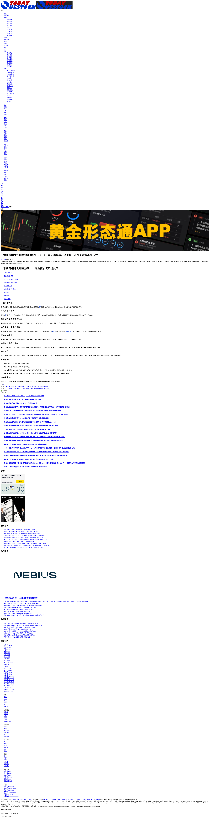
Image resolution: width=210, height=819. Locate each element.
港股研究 (9, 21)
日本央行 (6, 766)
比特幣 (6, 146)
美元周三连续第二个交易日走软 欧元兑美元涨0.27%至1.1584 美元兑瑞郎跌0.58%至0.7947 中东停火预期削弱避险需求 (44, 463)
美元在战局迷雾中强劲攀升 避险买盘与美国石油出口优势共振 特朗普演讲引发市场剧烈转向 (35, 455)
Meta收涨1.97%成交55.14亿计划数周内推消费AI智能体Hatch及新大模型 (24, 535)
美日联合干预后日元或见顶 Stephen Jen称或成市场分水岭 (24, 396)
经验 (5, 122)
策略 (5, 37)
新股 (5, 154)
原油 (2, 201)
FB (92, 799)
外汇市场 (6, 207)
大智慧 (6, 167)
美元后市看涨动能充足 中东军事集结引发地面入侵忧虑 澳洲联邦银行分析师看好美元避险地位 (36, 452)
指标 (5, 68)
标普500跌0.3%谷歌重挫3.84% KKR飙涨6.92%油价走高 (20, 607)
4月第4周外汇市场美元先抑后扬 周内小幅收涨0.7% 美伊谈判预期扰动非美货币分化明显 (34, 437)
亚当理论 (9, 53)
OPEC (5, 751)
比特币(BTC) (7, 771)
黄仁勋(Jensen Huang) (10, 788)
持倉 (5, 150)
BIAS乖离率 (10, 93)
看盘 (5, 131)
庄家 (5, 127)
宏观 (5, 118)
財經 (5, 41)
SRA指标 (9, 99)
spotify (88, 799)
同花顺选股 (9, 684)
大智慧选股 (9, 678)
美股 (2, 185)
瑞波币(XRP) (7, 779)
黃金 (2, 199)
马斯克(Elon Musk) (9, 786)
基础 (5, 107)
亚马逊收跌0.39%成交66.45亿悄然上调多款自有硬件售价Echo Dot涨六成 (24, 537)
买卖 (5, 133)
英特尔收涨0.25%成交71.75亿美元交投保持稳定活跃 (19, 541)
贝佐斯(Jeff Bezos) (9, 790)
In (94, 799)
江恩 (5, 176)
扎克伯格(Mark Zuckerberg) (11, 796)
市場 (5, 43)
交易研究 (9, 65)
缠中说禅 (9, 55)
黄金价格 (8, 691)
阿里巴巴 (6, 734)
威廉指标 (9, 92)
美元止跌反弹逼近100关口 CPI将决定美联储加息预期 (22, 399)
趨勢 (5, 49)
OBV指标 (10, 90)
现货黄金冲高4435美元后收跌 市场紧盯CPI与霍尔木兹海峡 (21, 623)
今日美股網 (29, 799)
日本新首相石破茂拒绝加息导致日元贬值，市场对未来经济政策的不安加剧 (27, 388)
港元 (7, 657)
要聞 (5, 157)
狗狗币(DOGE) (8, 777)
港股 (5, 17)
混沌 (5, 180)
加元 (5, 704)
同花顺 (6, 165)
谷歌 (5, 718)
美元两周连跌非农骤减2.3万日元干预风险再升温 (20, 403)
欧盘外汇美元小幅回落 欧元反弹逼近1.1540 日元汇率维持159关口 (26, 467)
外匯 (2, 203)
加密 (5, 144)
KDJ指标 (9, 82)
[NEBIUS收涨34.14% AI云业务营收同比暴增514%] (35, 594)
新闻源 (54, 799)
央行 (5, 758)
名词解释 (6, 295)
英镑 (7, 655)
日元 (40, 307)
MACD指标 (10, 74)
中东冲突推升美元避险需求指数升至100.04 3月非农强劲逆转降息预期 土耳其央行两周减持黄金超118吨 (39, 448)
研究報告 (6, 45)
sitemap (59, 799)
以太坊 (6, 141)
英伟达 (6, 714)
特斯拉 (6, 712)
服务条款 (71, 799)
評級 (5, 139)
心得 (2, 195)
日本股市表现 (8, 272)
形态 (5, 109)
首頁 (5, 14)
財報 (5, 148)
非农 (7, 653)
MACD (8, 670)
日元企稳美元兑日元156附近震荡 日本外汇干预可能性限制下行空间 (27, 429)
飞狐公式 (8, 687)
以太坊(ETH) (7, 775)
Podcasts (83, 799)
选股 (5, 135)
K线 (5, 105)
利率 (5, 760)
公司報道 (9, 23)
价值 (5, 112)
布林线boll (10, 86)
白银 (5, 743)
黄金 (7, 647)
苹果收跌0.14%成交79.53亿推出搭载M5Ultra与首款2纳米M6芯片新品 (23, 547)
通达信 (6, 170)
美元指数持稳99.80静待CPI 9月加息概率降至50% (18, 629)
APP (50, 799)
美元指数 (69, 331)
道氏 (5, 172)
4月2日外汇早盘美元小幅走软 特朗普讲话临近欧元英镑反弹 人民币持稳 (28, 459)
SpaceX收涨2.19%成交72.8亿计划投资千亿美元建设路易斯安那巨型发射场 (25, 543)
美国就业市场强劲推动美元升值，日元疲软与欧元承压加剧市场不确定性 (27, 386)
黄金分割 (9, 80)
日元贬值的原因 (8, 276)
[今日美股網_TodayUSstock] (37, 9)
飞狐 (5, 163)
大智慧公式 (9, 676)
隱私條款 (64, 799)
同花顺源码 (9, 686)
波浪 (5, 174)
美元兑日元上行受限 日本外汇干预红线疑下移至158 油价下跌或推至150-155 (30, 422)
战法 (5, 124)
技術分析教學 (11, 70)
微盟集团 (6, 730)
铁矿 (5, 749)
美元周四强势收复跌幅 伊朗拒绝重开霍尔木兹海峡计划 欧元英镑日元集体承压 (31, 426)
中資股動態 (10, 35)
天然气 (6, 747)
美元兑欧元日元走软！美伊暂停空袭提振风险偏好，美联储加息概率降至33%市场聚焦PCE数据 (37, 407)
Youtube (78, 799)
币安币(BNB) (7, 773)
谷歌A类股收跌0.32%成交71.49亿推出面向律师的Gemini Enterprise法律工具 (25, 539)
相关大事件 (7, 299)
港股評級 (9, 31)
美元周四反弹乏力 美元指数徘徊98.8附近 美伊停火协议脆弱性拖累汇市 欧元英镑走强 (33, 440)
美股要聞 (6, 16)
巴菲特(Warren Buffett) (10, 792)
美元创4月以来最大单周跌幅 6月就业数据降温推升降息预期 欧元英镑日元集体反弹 (32, 411)
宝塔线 (9, 101)
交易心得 (6, 39)
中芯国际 (6, 736)
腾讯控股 (6, 732)
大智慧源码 (9, 680)
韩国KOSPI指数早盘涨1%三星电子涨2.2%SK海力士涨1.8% (21, 531)
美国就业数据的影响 (10, 289)
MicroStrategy (7, 721)
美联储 (54, 331)
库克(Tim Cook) (8, 794)
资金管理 (9, 61)
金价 (7, 659)
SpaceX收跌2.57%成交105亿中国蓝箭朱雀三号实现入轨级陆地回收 (23, 605)
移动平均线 (10, 76)
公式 (5, 161)
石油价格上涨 (8, 286)
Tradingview (10, 72)
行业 (5, 114)
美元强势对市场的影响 (10, 282)
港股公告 (9, 25)
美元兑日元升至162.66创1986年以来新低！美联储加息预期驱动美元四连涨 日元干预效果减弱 (36, 414)
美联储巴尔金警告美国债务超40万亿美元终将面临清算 (19, 529)
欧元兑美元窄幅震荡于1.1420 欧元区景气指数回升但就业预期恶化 (26, 418)
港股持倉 (9, 29)
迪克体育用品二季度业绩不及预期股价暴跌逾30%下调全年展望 (22, 533)
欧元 (7, 651)
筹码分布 (9, 84)
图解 (5, 137)
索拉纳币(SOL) (8, 781)
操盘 (5, 51)
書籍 (5, 152)
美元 (6, 315)
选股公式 (9, 689)
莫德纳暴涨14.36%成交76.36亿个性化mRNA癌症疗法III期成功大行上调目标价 (26, 545)
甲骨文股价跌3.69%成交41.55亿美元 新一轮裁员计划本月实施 (21, 603)
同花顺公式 (9, 682)
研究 (2, 191)
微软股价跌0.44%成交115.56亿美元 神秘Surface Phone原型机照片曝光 (24, 615)
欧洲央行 (6, 764)
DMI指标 (9, 97)
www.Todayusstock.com (19, 799)
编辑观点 (6, 292)
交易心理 (9, 63)
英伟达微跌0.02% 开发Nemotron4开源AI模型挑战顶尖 (19, 613)
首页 (2, 207)
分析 (5, 110)
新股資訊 (9, 27)
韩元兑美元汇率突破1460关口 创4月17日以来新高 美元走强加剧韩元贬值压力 (30, 433)
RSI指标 (9, 88)
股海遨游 (9, 67)
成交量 (9, 78)
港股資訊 (9, 19)
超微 (5, 720)
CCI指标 (9, 95)
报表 (5, 120)
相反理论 (9, 57)
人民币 (6, 706)
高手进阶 (9, 59)
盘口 (5, 126)
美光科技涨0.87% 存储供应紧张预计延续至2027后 (18, 609)
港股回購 (9, 33)
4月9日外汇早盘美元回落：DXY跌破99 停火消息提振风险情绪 (25, 444)
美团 (5, 728)
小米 (5, 726)
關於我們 (45, 799)
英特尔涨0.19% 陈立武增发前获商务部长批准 (17, 611)
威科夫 (6, 178)
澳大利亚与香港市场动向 (11, 279)
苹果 (5, 716)
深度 (5, 47)
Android (98, 799)
